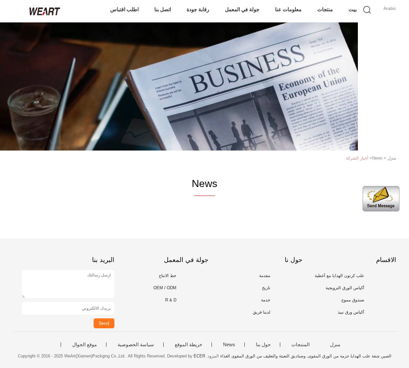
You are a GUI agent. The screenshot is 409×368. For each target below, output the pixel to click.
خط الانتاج (167, 275)
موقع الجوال (84, 344)
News (229, 344)
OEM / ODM (164, 287)
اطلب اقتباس (124, 9)
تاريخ (266, 287)
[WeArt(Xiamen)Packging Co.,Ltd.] (44, 11)
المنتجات (300, 344)
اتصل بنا (162, 9)
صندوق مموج (352, 300)
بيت (353, 9)
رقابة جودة (198, 9)
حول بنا (263, 344)
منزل (335, 344)
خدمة (265, 300)
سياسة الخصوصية (136, 344)
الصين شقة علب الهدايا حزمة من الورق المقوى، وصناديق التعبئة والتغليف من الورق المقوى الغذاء (305, 356)
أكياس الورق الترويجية (345, 287)
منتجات (325, 9)
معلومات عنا (288, 9)
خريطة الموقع (188, 344)
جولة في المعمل (242, 9)
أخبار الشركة (357, 158)
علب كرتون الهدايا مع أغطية (339, 275)
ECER (199, 356)
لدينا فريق (261, 312)
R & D (170, 300)
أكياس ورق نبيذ (351, 312)
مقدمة (264, 275)
